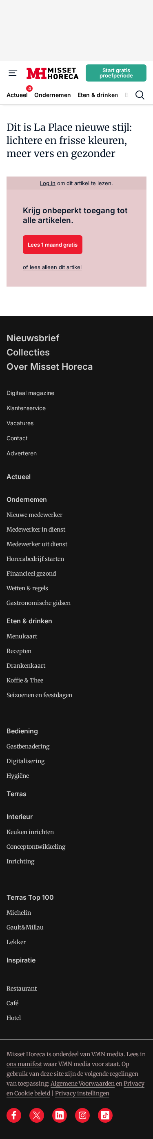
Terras (17, 794)
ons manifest (24, 1064)
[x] (36, 1115)
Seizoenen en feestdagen (39, 695)
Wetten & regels (27, 588)
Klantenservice (26, 407)
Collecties (28, 352)
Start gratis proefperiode (116, 73)
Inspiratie (21, 960)
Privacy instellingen (82, 1093)
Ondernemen (27, 499)
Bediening (22, 731)
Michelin (19, 912)
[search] (139, 95)
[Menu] (13, 73)
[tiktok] (105, 1115)
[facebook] (14, 1115)
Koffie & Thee (25, 680)
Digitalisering (25, 761)
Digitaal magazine (30, 392)
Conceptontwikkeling (36, 846)
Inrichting (20, 861)
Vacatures (20, 422)
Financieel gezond (31, 573)
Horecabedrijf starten (35, 559)
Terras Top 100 (30, 897)
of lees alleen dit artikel (52, 267)
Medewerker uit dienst (37, 544)
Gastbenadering (28, 746)
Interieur (20, 816)
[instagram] (82, 1115)
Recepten (19, 651)
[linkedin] (59, 1115)
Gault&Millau (25, 927)
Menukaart (22, 636)
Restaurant (22, 988)
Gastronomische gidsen (39, 603)
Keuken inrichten (30, 832)
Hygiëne (18, 775)
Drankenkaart (26, 665)
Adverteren (22, 453)
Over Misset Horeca (50, 366)
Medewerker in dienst (36, 529)
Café (12, 1003)
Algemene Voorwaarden (83, 1083)
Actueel (19, 476)
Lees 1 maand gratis (53, 244)
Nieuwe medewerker (34, 515)
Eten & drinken (29, 621)
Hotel (14, 1018)
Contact (17, 438)
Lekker (16, 942)
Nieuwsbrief (33, 338)
